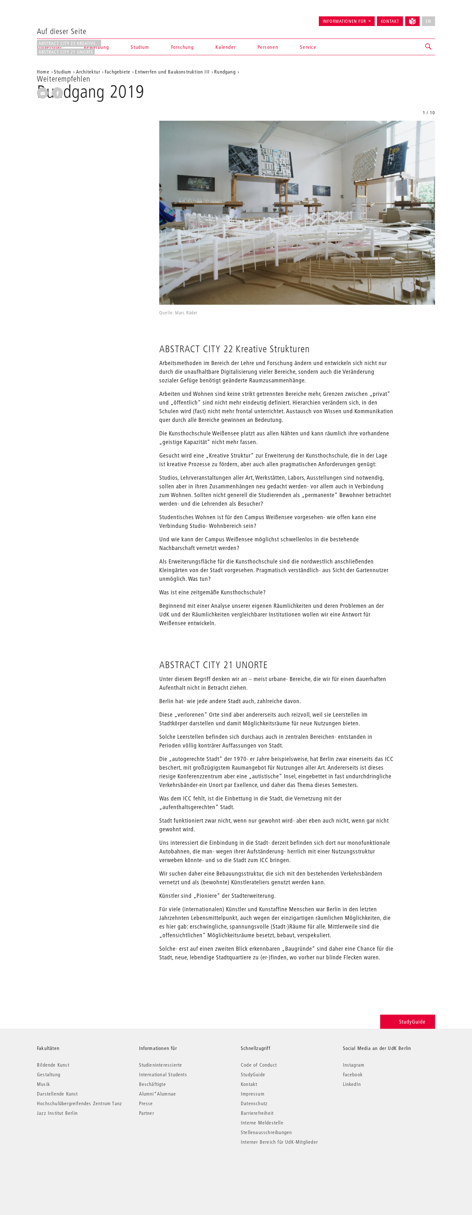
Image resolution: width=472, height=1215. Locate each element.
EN (428, 21)
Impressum (253, 1093)
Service (308, 47)
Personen (268, 47)
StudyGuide (412, 1021)
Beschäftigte (152, 1084)
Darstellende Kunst (57, 1093)
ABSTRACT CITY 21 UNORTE (66, 52)
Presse (146, 1103)
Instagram (354, 1065)
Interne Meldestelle (262, 1122)
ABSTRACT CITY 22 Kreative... (69, 43)
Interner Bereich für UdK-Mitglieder (279, 1142)
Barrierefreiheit (257, 1113)
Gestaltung (48, 1074)
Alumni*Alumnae (157, 1093)
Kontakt (390, 21)
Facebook (353, 1074)
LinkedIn (352, 1084)
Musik (43, 1084)
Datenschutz (254, 1103)
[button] (428, 47)
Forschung (182, 47)
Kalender (225, 47)
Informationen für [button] (344, 21)
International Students (163, 1074)
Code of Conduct (259, 1065)
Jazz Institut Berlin (57, 1113)
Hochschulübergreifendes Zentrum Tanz (79, 1103)
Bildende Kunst (53, 1065)
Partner (146, 1113)
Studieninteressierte (160, 1065)
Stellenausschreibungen (266, 1132)
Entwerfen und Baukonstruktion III (172, 71)
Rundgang (225, 71)
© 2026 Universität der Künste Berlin (70, 1169)
